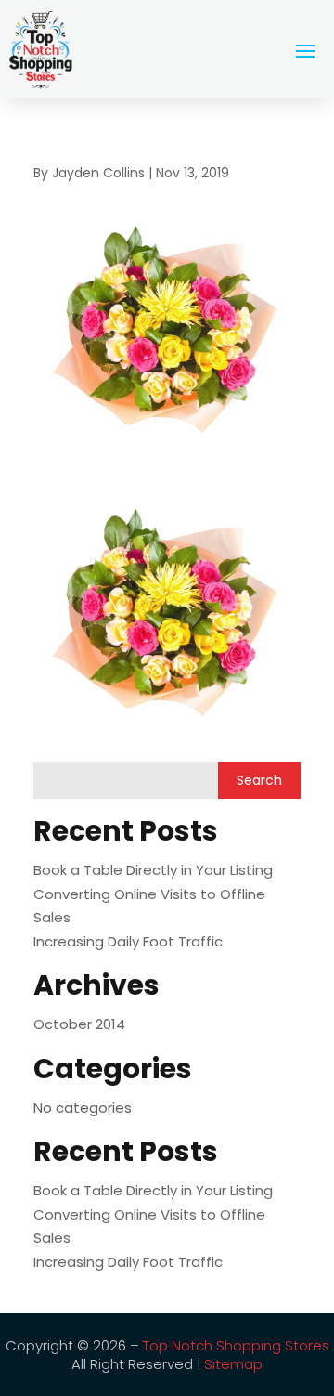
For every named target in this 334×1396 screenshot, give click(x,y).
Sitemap (233, 1364)
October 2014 (79, 1024)
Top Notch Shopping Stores (236, 1345)
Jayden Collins (98, 172)
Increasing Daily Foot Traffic (128, 941)
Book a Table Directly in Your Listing (153, 870)
